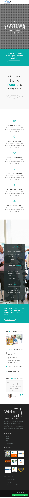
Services (7, 438)
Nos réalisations (9, 442)
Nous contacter (9, 443)
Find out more (12, 259)
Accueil (7, 436)
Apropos (8, 440)
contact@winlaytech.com (12, 482)
